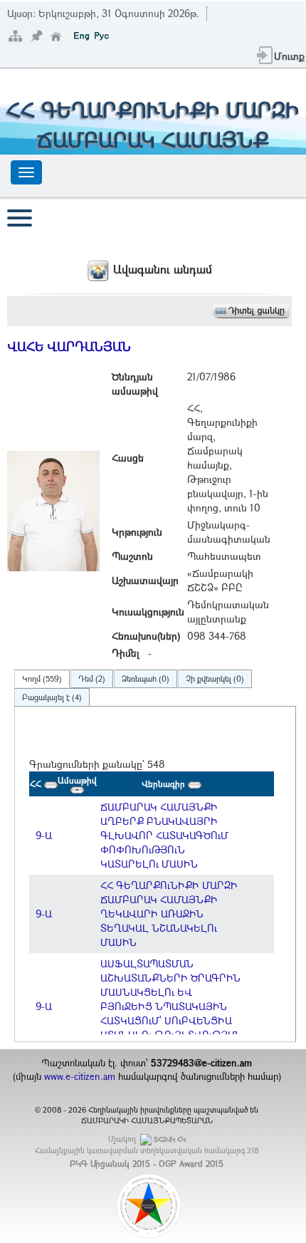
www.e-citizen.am (79, 1076)
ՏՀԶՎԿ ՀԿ (170, 1139)
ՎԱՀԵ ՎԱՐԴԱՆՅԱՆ (69, 346)
